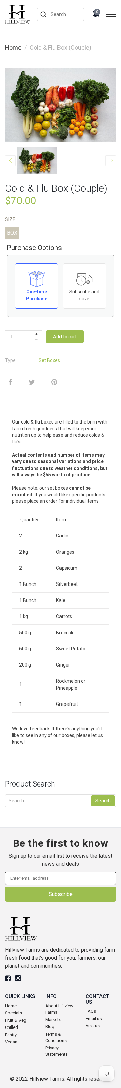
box (12, 233)
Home (13, 47)
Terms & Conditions (56, 1037)
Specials (13, 1012)
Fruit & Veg (15, 1020)
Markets (53, 1019)
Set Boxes (49, 360)
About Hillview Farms (59, 1009)
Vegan (11, 1041)
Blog (49, 1026)
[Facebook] (9, 382)
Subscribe (61, 894)
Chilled (11, 1027)
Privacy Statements (56, 1051)
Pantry (11, 1034)
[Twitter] (31, 382)
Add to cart (65, 336)
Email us (94, 1018)
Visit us (93, 1025)
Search (103, 800)
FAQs (91, 1011)
